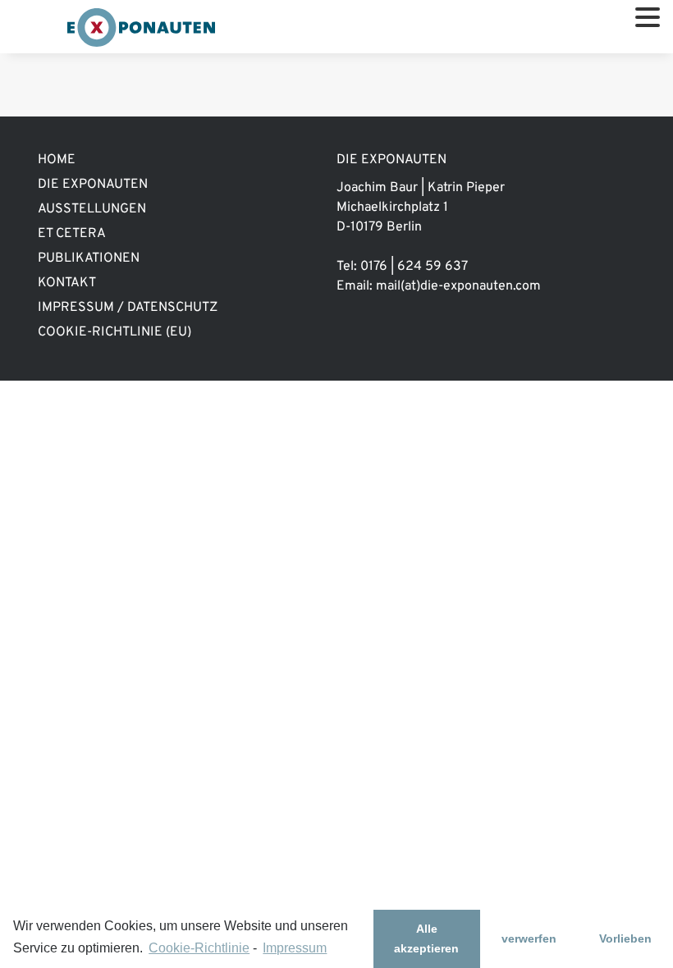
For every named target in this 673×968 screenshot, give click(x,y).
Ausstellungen (92, 209)
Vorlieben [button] (625, 938)
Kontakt (67, 283)
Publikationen (89, 258)
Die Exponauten (93, 184)
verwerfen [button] (528, 938)
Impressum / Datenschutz (127, 307)
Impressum (295, 948)
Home (57, 160)
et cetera (72, 234)
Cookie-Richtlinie (199, 948)
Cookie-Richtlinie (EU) (114, 332)
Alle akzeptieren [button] (426, 938)
